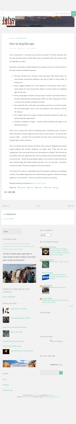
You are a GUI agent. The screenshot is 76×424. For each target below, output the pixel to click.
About (4, 379)
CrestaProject (27, 397)
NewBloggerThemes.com (51, 397)
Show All (71, 306)
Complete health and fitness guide (13, 341)
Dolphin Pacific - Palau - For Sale (59, 262)
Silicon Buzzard (47, 273)
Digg (56, 187)
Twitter (31, 187)
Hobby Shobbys (47, 286)
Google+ (40, 187)
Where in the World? (16, 332)
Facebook (22, 187)
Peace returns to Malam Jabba (12, 346)
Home (38, 206)
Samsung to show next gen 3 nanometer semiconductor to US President (59, 276)
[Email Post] (5, 192)
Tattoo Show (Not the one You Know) (21, 351)
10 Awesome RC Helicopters (58, 287)
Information (21, 38)
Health (12, 38)
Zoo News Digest (48, 260)
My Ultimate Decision (49, 247)
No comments (32, 48)
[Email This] (8, 192)
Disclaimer (6, 385)
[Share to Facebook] (14, 192)
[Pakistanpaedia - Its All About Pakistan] (19, 367)
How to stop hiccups (22, 44)
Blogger (60, 364)
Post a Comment (9, 219)
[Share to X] (12, 192)
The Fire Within (47, 298)
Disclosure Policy (8, 390)
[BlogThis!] (10, 192)
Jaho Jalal (36, 395)
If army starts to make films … (19, 309)
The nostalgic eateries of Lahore (20, 318)
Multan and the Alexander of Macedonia (14, 327)
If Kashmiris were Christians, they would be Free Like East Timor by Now (55, 301)
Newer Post (5, 206)
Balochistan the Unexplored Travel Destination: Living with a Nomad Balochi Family (19, 246)
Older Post (70, 206)
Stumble (48, 187)
